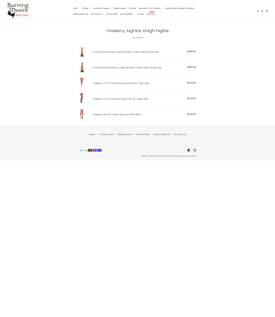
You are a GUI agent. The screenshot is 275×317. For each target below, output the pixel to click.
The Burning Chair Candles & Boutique (164, 156)
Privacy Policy (107, 134)
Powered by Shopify (188, 156)
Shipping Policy (124, 134)
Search (92, 134)
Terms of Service (161, 134)
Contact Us (180, 134)
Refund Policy (143, 134)
